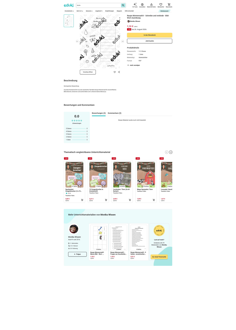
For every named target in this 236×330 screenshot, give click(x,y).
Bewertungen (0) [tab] (99, 113)
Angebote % (98, 11)
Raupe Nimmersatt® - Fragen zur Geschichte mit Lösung (117, 253)
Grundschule (68, 11)
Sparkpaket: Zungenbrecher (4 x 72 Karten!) (73, 190)
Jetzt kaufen (149, 41)
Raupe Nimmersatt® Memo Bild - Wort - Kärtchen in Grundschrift (98, 253)
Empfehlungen (109, 11)
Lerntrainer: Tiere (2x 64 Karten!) (121, 190)
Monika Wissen (135, 21)
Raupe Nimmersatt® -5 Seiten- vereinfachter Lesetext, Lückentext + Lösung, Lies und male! (138, 253)
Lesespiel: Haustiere (168, 189)
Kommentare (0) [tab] (114, 113)
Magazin (119, 11)
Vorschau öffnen (88, 72)
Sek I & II (79, 11)
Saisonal (88, 11)
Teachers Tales (69, 195)
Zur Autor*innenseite (159, 257)
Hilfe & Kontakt (129, 11)
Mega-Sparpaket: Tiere (145, 189)
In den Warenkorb (150, 35)
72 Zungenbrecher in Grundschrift (96, 190)
